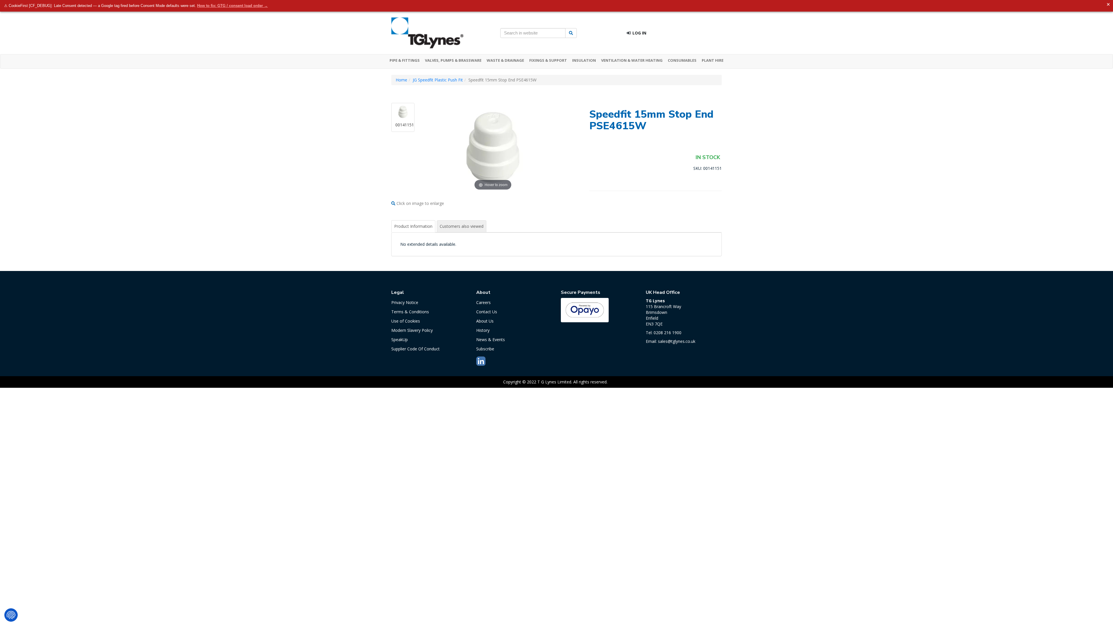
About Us (485, 321)
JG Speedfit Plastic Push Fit (438, 80)
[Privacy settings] (11, 615)
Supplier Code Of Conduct (415, 349)
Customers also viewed (461, 226)
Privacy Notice (404, 302)
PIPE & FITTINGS (405, 60)
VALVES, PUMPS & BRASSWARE (453, 60)
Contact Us (486, 311)
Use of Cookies (405, 321)
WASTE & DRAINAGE (505, 60)
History (483, 330)
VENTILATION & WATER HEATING (632, 60)
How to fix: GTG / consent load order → (232, 5)
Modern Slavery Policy (412, 330)
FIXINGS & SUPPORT (548, 60)
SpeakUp (399, 339)
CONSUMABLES (682, 60)
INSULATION (584, 60)
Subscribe (485, 349)
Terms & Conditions (410, 311)
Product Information (413, 226)
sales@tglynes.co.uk (676, 341)
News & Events (490, 339)
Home (401, 80)
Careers (483, 302)
